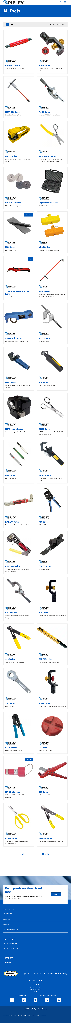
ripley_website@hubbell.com (47, 995)
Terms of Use (35, 1015)
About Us (6, 919)
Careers (6, 924)
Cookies (44, 1015)
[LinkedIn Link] (59, 1000)
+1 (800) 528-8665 (21, 995)
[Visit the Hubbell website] (35, 973)
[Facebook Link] (12, 1000)
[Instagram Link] (47, 1000)
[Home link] (14, 2)
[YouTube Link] (35, 1000)
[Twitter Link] (24, 1000)
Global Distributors (10, 943)
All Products (8, 914)
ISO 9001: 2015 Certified (11, 1015)
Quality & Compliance (10, 930)
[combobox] (60, 24)
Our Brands (7, 962)
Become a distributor (11, 949)
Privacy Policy (25, 1015)
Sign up (56, 894)
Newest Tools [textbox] (60, 24)
